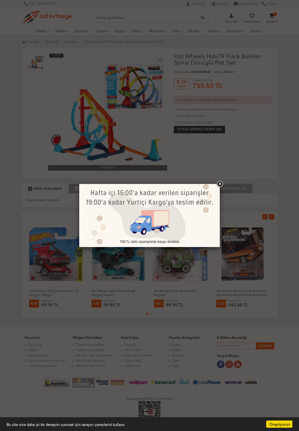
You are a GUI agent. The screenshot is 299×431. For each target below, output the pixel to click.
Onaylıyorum (279, 424)
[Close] (220, 184)
